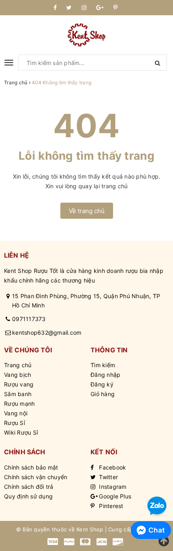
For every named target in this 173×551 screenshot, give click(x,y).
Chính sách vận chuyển (35, 477)
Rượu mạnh (19, 403)
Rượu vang (18, 384)
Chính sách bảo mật (31, 467)
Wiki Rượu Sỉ (21, 432)
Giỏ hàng (103, 393)
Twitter (107, 477)
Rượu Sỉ (14, 422)
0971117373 (29, 318)
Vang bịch (17, 374)
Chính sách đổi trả (29, 486)
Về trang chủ (87, 211)
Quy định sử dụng (28, 496)
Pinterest (110, 505)
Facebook (111, 467)
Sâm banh (17, 393)
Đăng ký (102, 384)
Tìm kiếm (103, 365)
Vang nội (15, 413)
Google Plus (114, 496)
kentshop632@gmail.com (46, 332)
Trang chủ (17, 365)
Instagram (112, 486)
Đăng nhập (105, 374)
